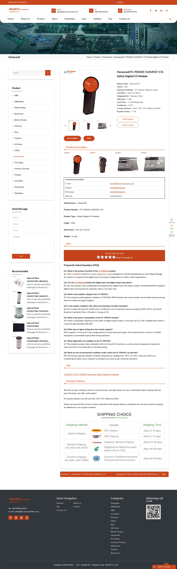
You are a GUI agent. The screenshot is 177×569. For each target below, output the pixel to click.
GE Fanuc (18, 144)
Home (11, 19)
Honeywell (107, 57)
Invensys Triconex (21, 169)
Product (41, 19)
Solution (97, 19)
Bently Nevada (20, 120)
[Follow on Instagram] (27, 518)
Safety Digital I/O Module (108, 374)
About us (25, 19)
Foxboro (17, 138)
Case (84, 19)
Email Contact (128, 125)
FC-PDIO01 (103, 271)
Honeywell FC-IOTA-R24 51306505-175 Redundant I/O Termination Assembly (88, 474)
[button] (110, 126)
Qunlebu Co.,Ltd (98, 565)
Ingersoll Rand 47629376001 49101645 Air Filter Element (37, 340)
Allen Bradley (20, 108)
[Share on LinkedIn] (21, 518)
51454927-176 (70, 374)
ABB (16, 95)
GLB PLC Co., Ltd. (111, 565)
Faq (110, 19)
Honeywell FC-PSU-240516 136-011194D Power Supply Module (137, 474)
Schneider (18, 181)
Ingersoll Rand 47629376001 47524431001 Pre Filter (37, 325)
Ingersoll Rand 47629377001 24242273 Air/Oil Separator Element (38, 295)
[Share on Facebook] (10, 518)
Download (69, 19)
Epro (16, 132)
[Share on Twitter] (16, 518)
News (54, 19)
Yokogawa (18, 193)
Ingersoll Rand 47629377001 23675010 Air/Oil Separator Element (38, 310)
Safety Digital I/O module (102, 274)
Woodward (19, 187)
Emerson (18, 126)
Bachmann (18, 114)
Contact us (124, 19)
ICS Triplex (18, 163)
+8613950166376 (101, 12)
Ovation (17, 175)
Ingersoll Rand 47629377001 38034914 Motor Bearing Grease (37, 280)
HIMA (17, 150)
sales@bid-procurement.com (122, 184)
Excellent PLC (86, 565)
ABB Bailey (19, 102)
